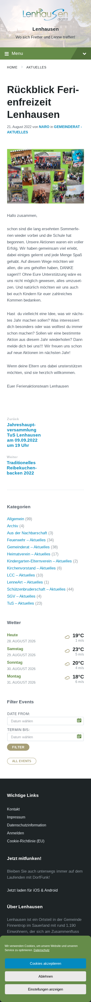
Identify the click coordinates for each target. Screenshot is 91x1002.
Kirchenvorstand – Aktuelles (31, 568)
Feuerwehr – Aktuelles (26, 540)
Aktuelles (36, 67)
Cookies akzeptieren (45, 963)
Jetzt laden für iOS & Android (32, 890)
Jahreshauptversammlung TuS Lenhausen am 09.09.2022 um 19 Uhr (24, 435)
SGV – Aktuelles (21, 596)
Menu (17, 53)
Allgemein (15, 519)
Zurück (13, 419)
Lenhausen (45, 29)
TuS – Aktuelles (20, 603)
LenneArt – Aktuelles (25, 582)
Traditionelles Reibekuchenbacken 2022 (22, 467)
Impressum (16, 817)
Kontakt (13, 809)
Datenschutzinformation (26, 825)
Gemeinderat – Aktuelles (28, 547)
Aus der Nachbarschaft (27, 533)
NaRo (44, 127)
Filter (18, 747)
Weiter (12, 457)
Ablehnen (45, 976)
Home (12, 67)
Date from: (18, 714)
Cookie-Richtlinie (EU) (25, 841)
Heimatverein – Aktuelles (28, 554)
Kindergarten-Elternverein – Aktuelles (39, 561)
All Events (21, 761)
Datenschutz (41, 950)
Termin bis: (18, 730)
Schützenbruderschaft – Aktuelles (36, 589)
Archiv (12, 526)
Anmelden (15, 833)
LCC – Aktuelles (21, 575)
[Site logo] (45, 21)
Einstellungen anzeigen (45, 989)
